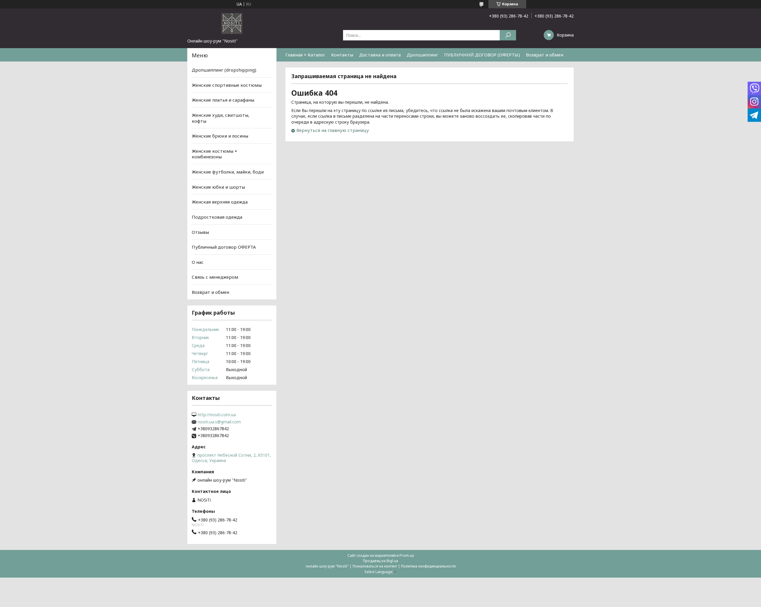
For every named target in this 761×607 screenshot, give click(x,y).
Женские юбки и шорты (218, 187)
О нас (198, 262)
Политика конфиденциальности (428, 566)
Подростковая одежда (217, 217)
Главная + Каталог (305, 55)
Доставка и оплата (380, 55)
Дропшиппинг (422, 55)
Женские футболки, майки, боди (228, 172)
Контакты (342, 55)
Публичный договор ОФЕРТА (224, 247)
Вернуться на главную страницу (332, 130)
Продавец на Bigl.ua (380, 560)
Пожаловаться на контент (375, 566)
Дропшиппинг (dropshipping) (224, 70)
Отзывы (200, 232)
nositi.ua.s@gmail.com (219, 422)
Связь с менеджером (215, 277)
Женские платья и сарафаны (223, 100)
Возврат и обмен (544, 55)
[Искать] (508, 35)
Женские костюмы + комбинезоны (214, 154)
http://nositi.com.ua (217, 414)
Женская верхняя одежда (220, 202)
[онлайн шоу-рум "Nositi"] (232, 23)
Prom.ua (407, 555)
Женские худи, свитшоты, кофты (220, 118)
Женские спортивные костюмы (227, 85)
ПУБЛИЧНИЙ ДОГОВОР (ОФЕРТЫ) (482, 55)
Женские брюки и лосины (220, 136)
